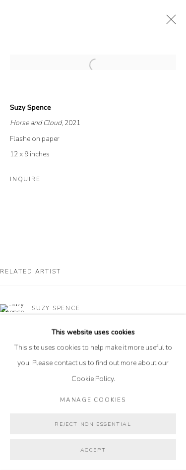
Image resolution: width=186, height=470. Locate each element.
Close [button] (168, 22)
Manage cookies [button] (93, 399)
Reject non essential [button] (93, 424)
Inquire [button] (25, 179)
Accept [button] (93, 450)
